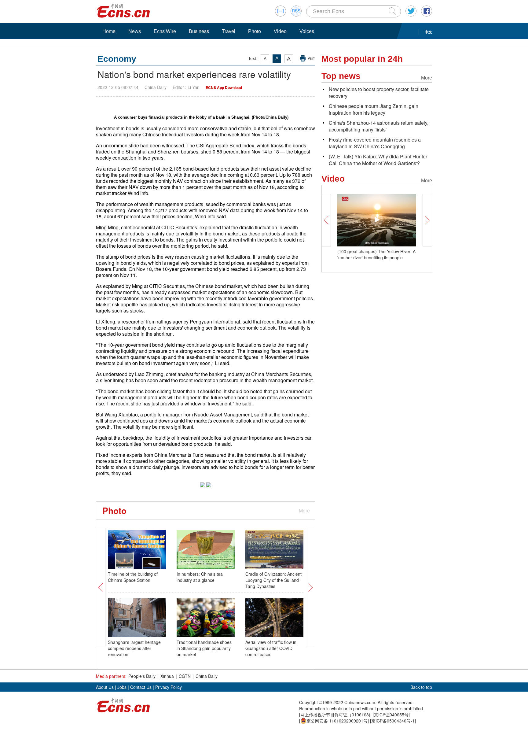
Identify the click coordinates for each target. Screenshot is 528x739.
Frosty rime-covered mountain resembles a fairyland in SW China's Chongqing (375, 143)
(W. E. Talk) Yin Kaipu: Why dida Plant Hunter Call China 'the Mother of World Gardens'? (378, 160)
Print (311, 58)
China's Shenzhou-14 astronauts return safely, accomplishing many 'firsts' (378, 126)
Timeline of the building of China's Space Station (133, 577)
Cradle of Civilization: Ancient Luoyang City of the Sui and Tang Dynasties (273, 580)
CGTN (185, 676)
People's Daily (142, 676)
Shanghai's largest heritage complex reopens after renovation (134, 648)
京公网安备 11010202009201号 (337, 721)
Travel (228, 31)
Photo (254, 31)
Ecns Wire (165, 31)
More (304, 510)
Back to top (421, 687)
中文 (428, 32)
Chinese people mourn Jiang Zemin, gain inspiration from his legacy (373, 109)
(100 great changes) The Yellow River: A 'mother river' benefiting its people (376, 254)
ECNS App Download (224, 87)
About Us (105, 687)
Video (280, 31)
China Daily (207, 676)
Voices (306, 31)
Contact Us (141, 687)
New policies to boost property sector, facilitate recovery (379, 92)
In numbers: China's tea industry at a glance (200, 577)
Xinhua (167, 676)
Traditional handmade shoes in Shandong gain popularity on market (204, 648)
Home (109, 31)
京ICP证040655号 (391, 714)
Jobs (122, 687)
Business (199, 31)
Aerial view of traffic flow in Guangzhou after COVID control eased (270, 648)
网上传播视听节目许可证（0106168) (335, 714)
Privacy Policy (168, 687)
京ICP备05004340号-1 (393, 721)
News (134, 31)
